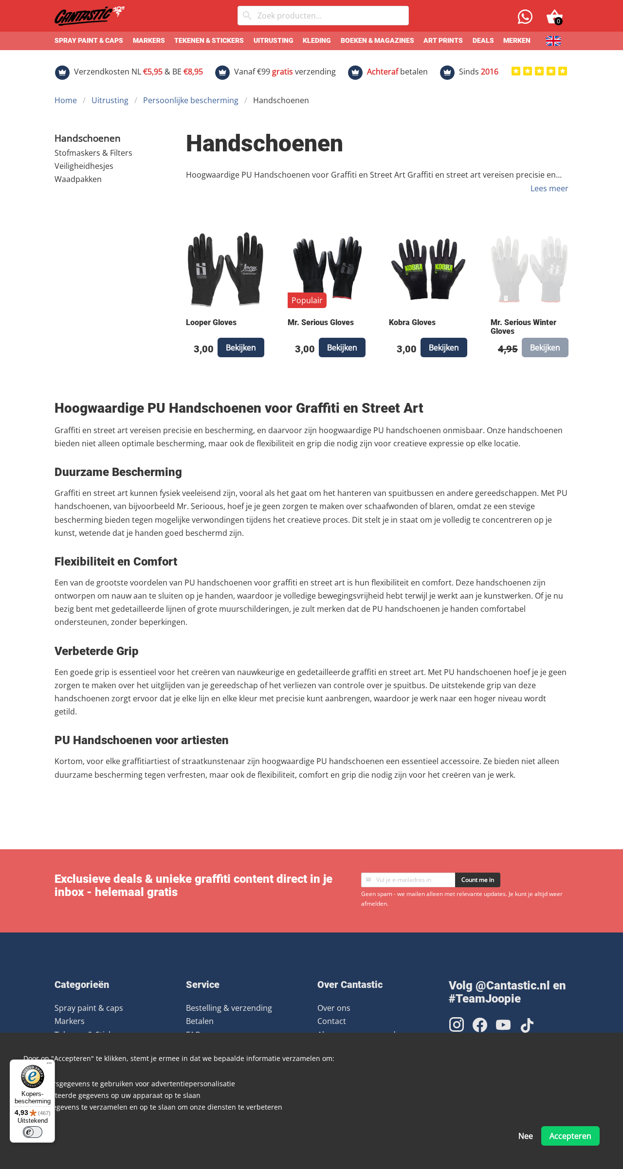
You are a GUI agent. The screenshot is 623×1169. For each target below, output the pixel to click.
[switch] (32, 1132)
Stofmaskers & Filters (93, 152)
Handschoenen (88, 138)
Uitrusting (273, 41)
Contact (331, 1021)
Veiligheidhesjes (84, 166)
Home (66, 100)
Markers (149, 41)
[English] (553, 41)
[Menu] (49, 1065)
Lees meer (549, 188)
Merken (517, 41)
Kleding (317, 41)
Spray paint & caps (89, 41)
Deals (483, 41)
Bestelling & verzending (229, 1008)
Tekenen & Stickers (209, 41)
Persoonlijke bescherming (190, 100)
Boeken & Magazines (377, 41)
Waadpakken (78, 179)
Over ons (333, 1008)
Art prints (443, 41)
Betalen (200, 1021)
